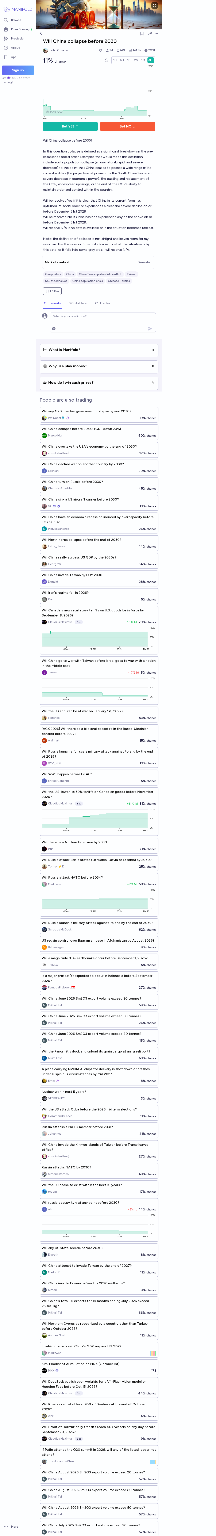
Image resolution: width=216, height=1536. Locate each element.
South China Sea (56, 281)
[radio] (114, 60)
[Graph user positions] (106, 60)
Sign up (18, 70)
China (70, 274)
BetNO (125, 126)
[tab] (52, 303)
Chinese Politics (119, 281)
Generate (144, 262)
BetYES (68, 126)
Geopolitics (53, 274)
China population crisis (87, 281)
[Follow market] (142, 33)
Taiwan (131, 274)
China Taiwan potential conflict (100, 274)
